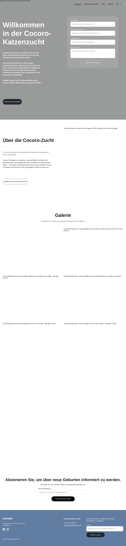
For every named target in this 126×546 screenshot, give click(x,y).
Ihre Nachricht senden (93, 63)
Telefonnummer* (75, 38)
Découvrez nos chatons (12, 102)
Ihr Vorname (74, 20)
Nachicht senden (95, 535)
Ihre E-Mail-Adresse (44, 488)
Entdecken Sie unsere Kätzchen (15, 181)
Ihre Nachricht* (75, 47)
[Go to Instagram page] (7, 529)
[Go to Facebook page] (4, 529)
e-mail (88, 525)
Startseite (77, 4)
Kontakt (110, 4)
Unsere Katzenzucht (91, 4)
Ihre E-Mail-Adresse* (76, 29)
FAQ (103, 4)
